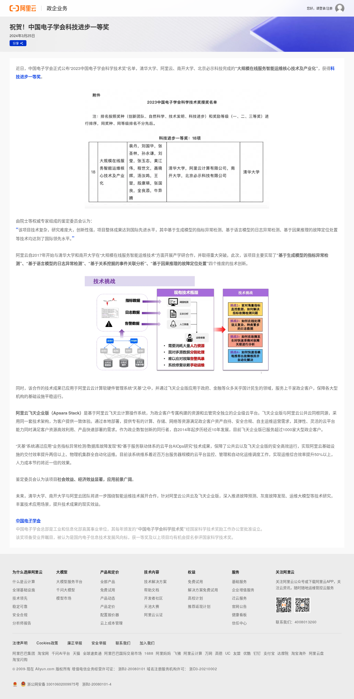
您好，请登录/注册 (319, 8)
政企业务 (57, 8)
